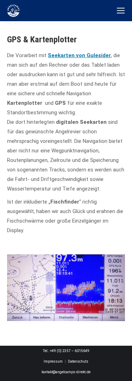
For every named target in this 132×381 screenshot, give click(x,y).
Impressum (53, 361)
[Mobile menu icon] (121, 10)
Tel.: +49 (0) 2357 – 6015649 (66, 351)
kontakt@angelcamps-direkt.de (66, 372)
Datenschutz (78, 361)
